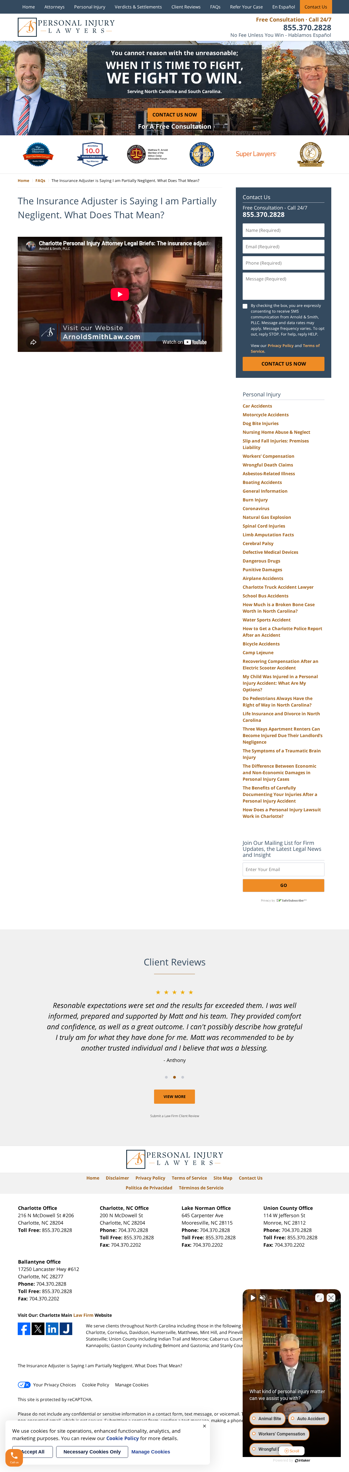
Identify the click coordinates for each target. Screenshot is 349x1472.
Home (28, 7)
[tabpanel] (174, 1026)
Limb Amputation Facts (268, 535)
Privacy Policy (150, 1178)
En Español (283, 7)
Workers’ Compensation (268, 456)
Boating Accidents (262, 482)
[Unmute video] (252, 1297)
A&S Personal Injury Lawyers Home (66, 27)
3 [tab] (183, 1077)
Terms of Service (189, 1178)
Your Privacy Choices (54, 1385)
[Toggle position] (319, 1297)
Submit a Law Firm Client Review (174, 1116)
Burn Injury (255, 500)
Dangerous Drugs (261, 561)
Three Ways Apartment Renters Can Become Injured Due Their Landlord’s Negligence (283, 735)
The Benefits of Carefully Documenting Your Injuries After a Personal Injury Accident (280, 794)
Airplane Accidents (263, 578)
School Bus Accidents (265, 596)
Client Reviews (186, 7)
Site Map (222, 1178)
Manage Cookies (132, 1385)
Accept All (32, 1452)
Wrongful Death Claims (268, 465)
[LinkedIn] (52, 1329)
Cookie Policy (95, 1385)
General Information (265, 491)
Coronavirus (256, 508)
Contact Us (316, 7)
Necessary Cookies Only (92, 1452)
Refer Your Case (246, 7)
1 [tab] (166, 1077)
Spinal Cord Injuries (264, 526)
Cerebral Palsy (258, 543)
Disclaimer (117, 1178)
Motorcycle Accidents (266, 415)
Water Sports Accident (267, 620)
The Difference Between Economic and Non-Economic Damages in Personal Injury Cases (279, 772)
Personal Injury (89, 7)
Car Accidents (257, 406)
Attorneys (54, 7)
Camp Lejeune (258, 653)
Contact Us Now (174, 114)
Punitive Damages (262, 570)
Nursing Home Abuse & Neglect (276, 432)
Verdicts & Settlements (138, 7)
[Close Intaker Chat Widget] (331, 1297)
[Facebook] (24, 1329)
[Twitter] (38, 1329)
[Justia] (66, 1329)
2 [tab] (174, 1077)
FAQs (215, 7)
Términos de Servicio (201, 1188)
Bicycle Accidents (261, 644)
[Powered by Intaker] (302, 1460)
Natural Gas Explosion (267, 517)
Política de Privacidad (149, 1188)
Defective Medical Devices (270, 552)
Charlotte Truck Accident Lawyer (278, 587)
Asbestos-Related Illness (269, 474)
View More (175, 1096)
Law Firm (83, 1315)
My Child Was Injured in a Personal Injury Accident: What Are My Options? (280, 683)
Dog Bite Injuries (261, 423)
